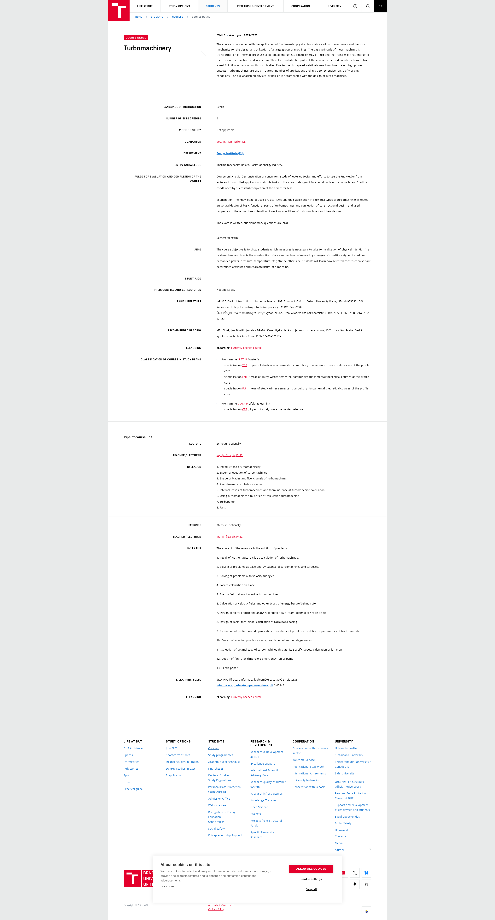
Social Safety (216, 828)
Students (213, 6)
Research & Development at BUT (266, 754)
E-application (174, 775)
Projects (255, 814)
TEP (244, 365)
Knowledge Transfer (263, 800)
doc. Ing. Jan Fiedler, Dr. (231, 141)
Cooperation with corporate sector (310, 750)
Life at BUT (145, 6)
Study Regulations (219, 780)
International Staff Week (308, 766)
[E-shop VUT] (366, 884)
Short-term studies (178, 755)
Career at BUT (344, 798)
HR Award (341, 830)
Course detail (201, 16)
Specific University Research (262, 834)
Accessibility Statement (221, 904)
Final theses (216, 768)
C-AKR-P (243, 403)
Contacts (340, 836)
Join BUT (171, 748)
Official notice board (348, 786)
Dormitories (131, 762)
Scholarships (216, 822)
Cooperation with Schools (309, 787)
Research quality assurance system (268, 784)
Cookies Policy (216, 909)
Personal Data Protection (224, 787)
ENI (244, 377)
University (333, 6)
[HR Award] (366, 911)
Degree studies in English (182, 762)
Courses (177, 16)
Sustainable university (349, 755)
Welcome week (218, 805)
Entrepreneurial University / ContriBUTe (353, 764)
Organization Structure (349, 782)
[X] (355, 873)
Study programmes (220, 755)
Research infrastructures (266, 793)
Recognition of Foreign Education (222, 814)
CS (380, 6)
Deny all (311, 889)
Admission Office (219, 798)
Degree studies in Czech (181, 768)
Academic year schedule (224, 762)
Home (138, 16)
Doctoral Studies (219, 775)
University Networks (306, 780)
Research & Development (255, 6)
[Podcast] (355, 884)
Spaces (128, 755)
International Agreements (309, 773)
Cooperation (300, 6)
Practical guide (133, 789)
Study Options (179, 6)
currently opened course (246, 348)
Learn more (167, 886)
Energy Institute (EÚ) (230, 153)
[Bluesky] (366, 873)
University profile (346, 748)
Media (339, 843)
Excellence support (262, 763)
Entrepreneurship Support (225, 835)
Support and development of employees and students (352, 807)
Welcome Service (304, 760)
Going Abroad (217, 792)
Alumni (339, 850)
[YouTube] (343, 873)
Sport (127, 775)
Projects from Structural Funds (266, 823)
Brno (127, 782)
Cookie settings (311, 879)
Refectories (131, 768)
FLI (244, 388)
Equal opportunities (347, 816)
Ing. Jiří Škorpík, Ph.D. (230, 455)
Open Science (259, 807)
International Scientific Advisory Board (264, 772)
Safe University (344, 773)
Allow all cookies (311, 868)
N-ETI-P (242, 359)
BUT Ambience (133, 748)
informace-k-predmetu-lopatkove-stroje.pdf (245, 685)
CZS (244, 409)
